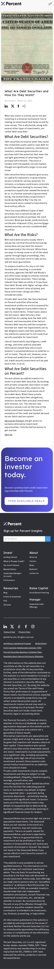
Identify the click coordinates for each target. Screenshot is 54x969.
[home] (11, 3)
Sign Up (8, 434)
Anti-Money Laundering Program (17, 643)
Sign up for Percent (14, 420)
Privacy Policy (25, 632)
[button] (50, 3)
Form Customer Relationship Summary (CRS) (22, 647)
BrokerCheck (41, 643)
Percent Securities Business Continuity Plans (22, 652)
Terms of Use (9, 632)
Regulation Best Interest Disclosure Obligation (23, 656)
